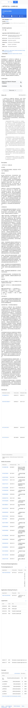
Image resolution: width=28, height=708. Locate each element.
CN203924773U (5, 498)
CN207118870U (5, 522)
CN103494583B (5, 487)
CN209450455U (5, 512)
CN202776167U (5, 483)
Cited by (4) (6, 50)
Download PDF (7, 16)
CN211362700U (5, 554)
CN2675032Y (4, 518)
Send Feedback (9, 706)
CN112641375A (5, 427)
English (10, 19)
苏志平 (7, 21)
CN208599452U (5, 526)
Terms (23, 706)
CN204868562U (5, 547)
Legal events (11, 50)
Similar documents (18, 50)
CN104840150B (5, 467)
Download (18, 673)
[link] (3, 679)
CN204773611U (5, 479)
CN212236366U (5, 551)
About (2, 706)
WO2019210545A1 (6, 401)
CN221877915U (5, 508)
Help (9, 707)
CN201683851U (5, 504)
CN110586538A (5, 535)
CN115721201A (5, 437)
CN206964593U (5, 539)
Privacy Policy (4, 707)
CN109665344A (5, 490)
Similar (21, 16)
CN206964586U (5, 494)
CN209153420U (5, 516)
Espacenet (10, 53)
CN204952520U (5, 543)
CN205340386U (5, 530)
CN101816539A (5, 500)
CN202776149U (5, 558)
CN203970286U (5, 477)
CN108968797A (5, 395)
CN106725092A (5, 473)
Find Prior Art (15, 16)
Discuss (20, 53)
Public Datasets (17, 706)
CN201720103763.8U (6, 572)
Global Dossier (15, 53)
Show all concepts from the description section (11, 696)
